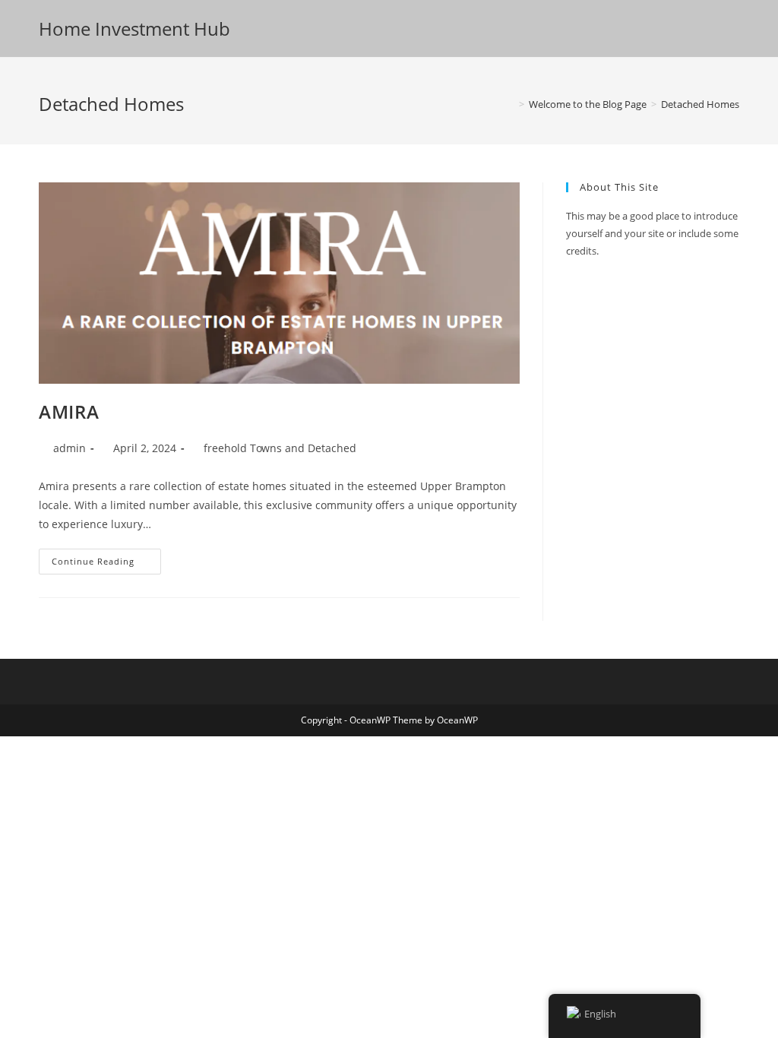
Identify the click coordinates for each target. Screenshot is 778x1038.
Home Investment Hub (134, 28)
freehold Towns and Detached (280, 448)
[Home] (510, 104)
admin (69, 448)
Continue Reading (106, 561)
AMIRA (69, 411)
